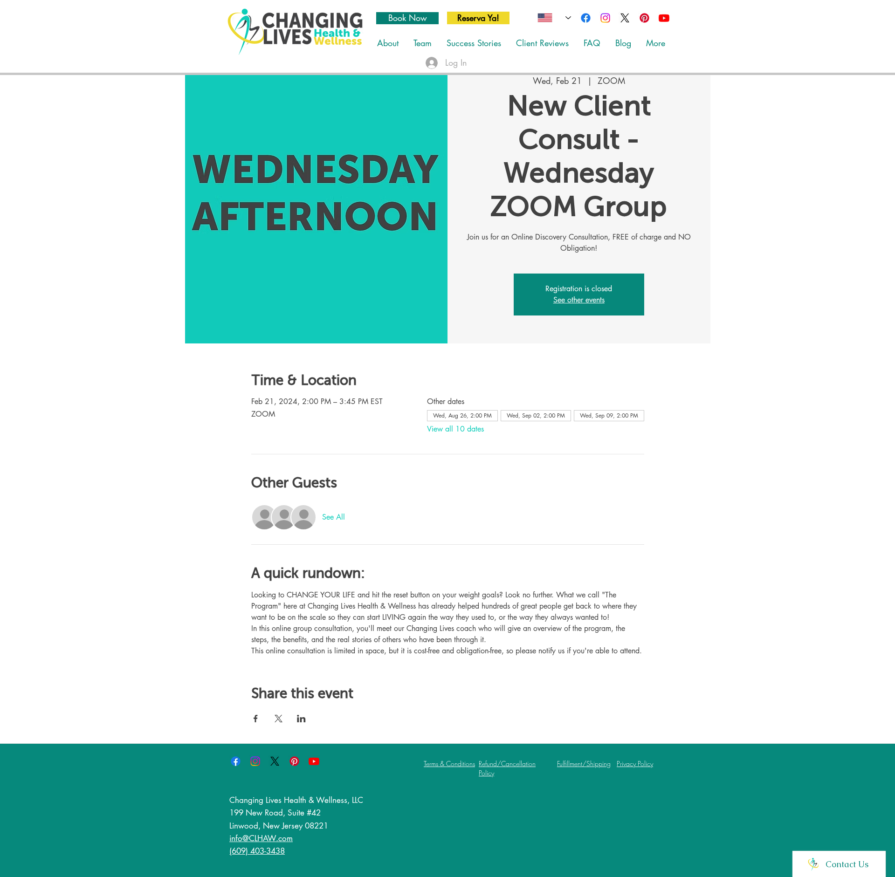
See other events (579, 300)
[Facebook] (585, 18)
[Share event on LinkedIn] (301, 718)
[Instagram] (605, 18)
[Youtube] (664, 18)
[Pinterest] (644, 18)
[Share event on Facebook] (255, 718)
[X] (625, 18)
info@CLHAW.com (261, 838)
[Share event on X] (278, 718)
